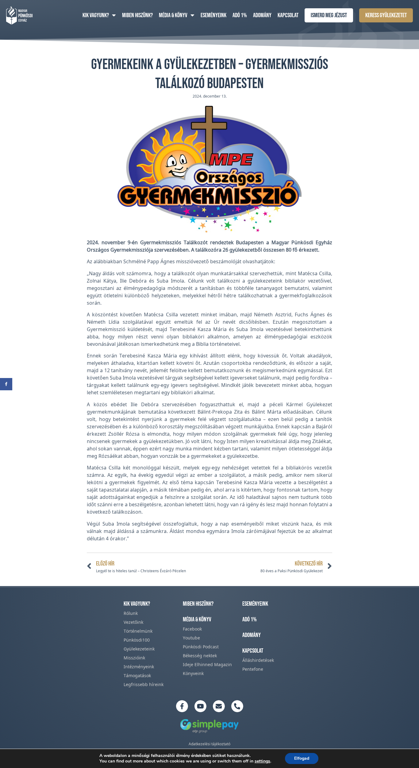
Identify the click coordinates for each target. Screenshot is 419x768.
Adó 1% (240, 15)
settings (262, 761)
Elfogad (301, 758)
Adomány (262, 15)
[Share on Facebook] (6, 384)
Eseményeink (213, 15)
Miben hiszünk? (137, 15)
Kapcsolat (288, 15)
